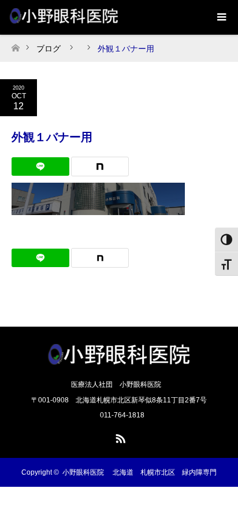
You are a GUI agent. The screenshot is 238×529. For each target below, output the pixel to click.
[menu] (220, 17)
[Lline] (40, 166)
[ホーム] (15, 44)
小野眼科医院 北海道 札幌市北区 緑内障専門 (139, 472)
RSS (119, 436)
